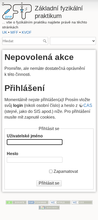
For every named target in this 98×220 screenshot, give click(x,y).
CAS (87, 105)
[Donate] (16, 202)
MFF (14, 32)
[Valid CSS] (82, 202)
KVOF (27, 32)
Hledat (45, 41)
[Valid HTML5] (60, 202)
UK (4, 32)
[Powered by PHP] (38, 202)
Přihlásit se (49, 183)
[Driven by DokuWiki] (49, 207)
